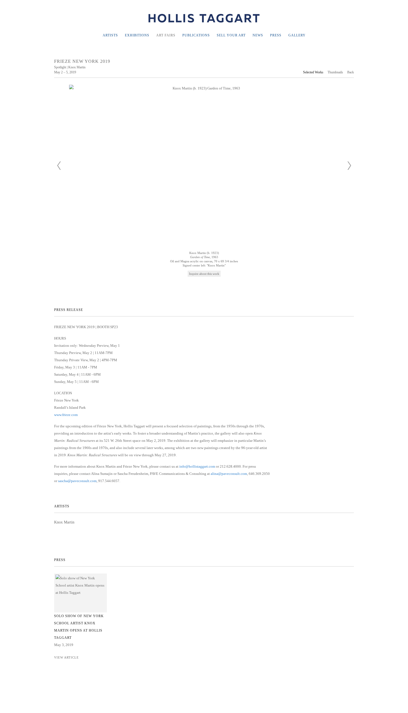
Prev (59, 165)
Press (275, 35)
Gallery (297, 35)
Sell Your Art (231, 35)
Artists (110, 35)
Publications (196, 35)
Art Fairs (165, 35)
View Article (66, 657)
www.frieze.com (66, 415)
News (258, 35)
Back (350, 72)
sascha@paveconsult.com (77, 481)
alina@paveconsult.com (229, 474)
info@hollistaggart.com (197, 466)
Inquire (194, 273)
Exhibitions (137, 35)
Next (349, 165)
